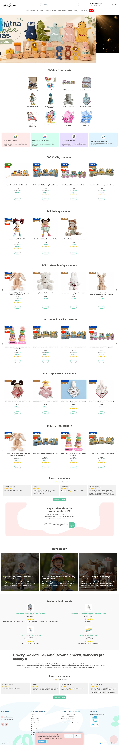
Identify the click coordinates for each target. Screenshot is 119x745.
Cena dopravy (34, 723)
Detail (16, 198)
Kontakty (33, 714)
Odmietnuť (69, 736)
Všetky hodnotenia (59, 499)
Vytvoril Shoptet (105, 743)
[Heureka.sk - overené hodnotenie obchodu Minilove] (94, 721)
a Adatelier (114, 743)
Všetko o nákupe (35, 718)
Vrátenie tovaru (35, 727)
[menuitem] (30, 10)
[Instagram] (6, 724)
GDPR (32, 735)
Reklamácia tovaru (36, 725)
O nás (32, 716)
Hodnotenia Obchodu (37, 721)
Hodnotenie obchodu (59, 478)
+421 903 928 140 (96, 3)
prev (2, 290)
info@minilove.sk (8, 717)
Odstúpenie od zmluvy (37, 729)
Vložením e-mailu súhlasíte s (60, 524)
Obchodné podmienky (37, 731)
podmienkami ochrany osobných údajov (60, 525)
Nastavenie (42, 741)
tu (60, 738)
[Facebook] (2, 724)
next (117, 290)
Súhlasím (77, 736)
